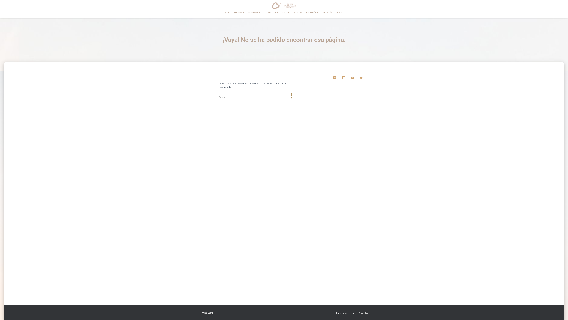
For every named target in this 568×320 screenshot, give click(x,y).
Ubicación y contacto (333, 13)
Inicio (227, 13)
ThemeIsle (363, 313)
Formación (311, 13)
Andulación (272, 13)
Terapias (238, 13)
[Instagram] (344, 77)
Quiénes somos (255, 13)
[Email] (353, 77)
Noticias (298, 13)
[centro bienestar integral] (284, 5)
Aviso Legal (207, 313)
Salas (285, 13)
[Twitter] (362, 77)
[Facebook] (335, 77)
